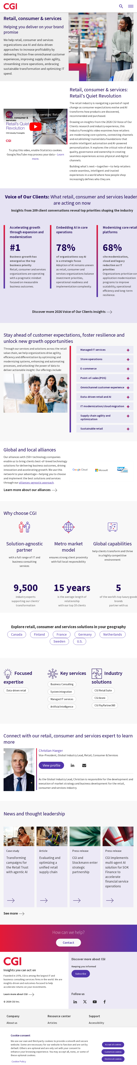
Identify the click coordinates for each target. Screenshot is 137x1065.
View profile (51, 765)
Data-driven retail (16, 690)
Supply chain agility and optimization (95, 417)
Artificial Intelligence (61, 706)
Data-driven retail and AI (95, 396)
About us (12, 1022)
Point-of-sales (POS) (93, 378)
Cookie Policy (19, 1061)
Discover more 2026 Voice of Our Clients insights (69, 311)
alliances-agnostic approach (36, 482)
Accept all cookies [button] (113, 1044)
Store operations (91, 359)
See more (11, 913)
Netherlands (112, 634)
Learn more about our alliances (27, 489)
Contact (68, 942)
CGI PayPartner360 (105, 705)
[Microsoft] (101, 470)
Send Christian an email (84, 765)
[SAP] (122, 470)
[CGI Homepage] (10, 6)
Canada (16, 634)
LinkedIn (75, 1002)
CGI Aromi (100, 698)
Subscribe (80, 973)
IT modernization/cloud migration (102, 406)
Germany (85, 634)
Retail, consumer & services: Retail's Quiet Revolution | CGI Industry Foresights (40, 114)
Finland (39, 634)
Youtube (94, 1002)
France (62, 634)
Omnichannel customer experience (102, 387)
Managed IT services (92, 349)
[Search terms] (121, 6)
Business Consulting (61, 684)
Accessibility (96, 1022)
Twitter (84, 1002)
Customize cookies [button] (113, 1051)
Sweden (59, 641)
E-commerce (88, 368)
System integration (61, 691)
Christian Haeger (51, 750)
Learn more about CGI (16, 994)
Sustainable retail (91, 428)
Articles (52, 1022)
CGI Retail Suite (103, 690)
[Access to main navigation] (131, 6)
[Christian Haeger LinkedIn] (72, 765)
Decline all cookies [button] (113, 1059)
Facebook (104, 1002)
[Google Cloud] (80, 470)
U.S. (79, 641)
